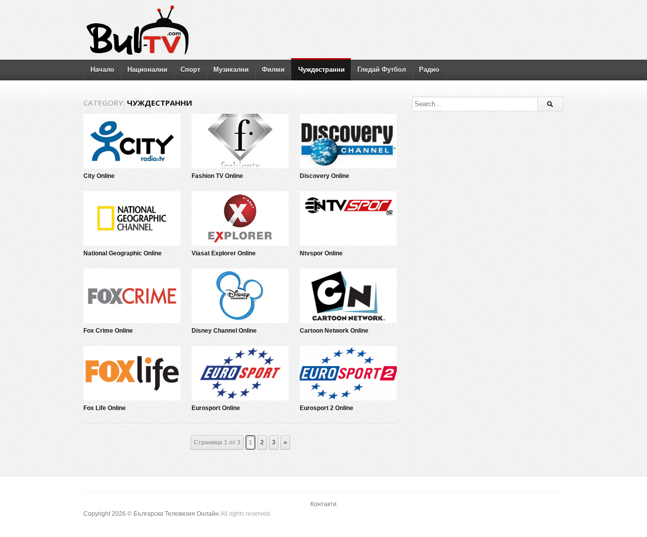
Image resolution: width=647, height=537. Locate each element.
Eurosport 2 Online (326, 408)
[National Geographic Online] (132, 218)
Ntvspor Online (321, 253)
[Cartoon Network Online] (348, 296)
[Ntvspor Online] (348, 218)
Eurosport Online (216, 408)
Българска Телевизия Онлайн (176, 513)
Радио (429, 69)
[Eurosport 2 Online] (348, 373)
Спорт (190, 69)
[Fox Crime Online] (132, 296)
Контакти (323, 504)
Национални (147, 69)
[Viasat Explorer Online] (240, 218)
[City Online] (132, 141)
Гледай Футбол (381, 69)
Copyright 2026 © (108, 513)
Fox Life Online (104, 408)
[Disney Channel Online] (240, 296)
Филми (273, 69)
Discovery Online (324, 176)
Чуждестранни (321, 69)
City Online (99, 176)
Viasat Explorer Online (224, 253)
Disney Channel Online (224, 330)
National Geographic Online (122, 253)
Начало (102, 69)
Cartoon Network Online (334, 330)
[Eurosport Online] (240, 373)
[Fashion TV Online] (240, 141)
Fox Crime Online (108, 330)
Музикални (231, 69)
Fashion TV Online (217, 176)
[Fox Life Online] (132, 373)
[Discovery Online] (348, 141)
